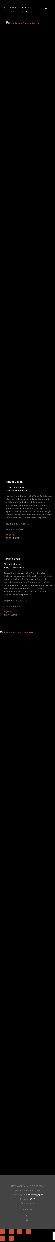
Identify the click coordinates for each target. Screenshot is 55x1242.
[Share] (11, 1231)
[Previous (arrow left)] (2, 1238)
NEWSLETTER (27, 1209)
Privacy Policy (27, 1203)
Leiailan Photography (33, 1194)
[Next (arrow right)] (11, 1238)
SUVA (32, 1199)
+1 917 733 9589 (35, 1186)
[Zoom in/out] (28, 1231)
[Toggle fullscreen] (19, 1231)
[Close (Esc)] (2, 1231)
